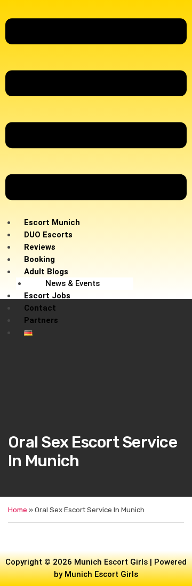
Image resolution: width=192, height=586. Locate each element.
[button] (96, 111)
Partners (41, 320)
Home (17, 509)
